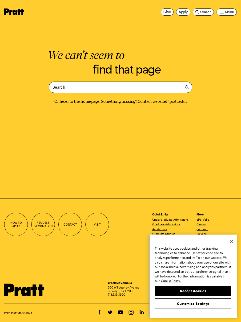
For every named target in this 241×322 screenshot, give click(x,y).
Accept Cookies (193, 291)
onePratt (202, 229)
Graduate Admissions (166, 224)
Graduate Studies (163, 233)
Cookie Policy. (171, 281)
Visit (97, 224)
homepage (89, 101)
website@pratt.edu (169, 101)
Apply (183, 12)
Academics (159, 229)
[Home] (24, 290)
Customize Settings (193, 303)
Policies (202, 233)
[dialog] (121, 87)
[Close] (231, 241)
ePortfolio (203, 219)
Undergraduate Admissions (170, 219)
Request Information (43, 224)
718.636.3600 (116, 294)
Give (167, 12)
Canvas (201, 224)
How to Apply (16, 224)
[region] (193, 276)
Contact (70, 224)
